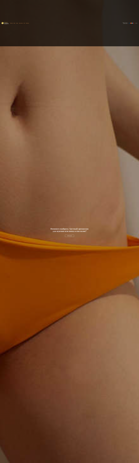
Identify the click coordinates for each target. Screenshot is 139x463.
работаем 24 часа (125, 23)
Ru (135, 23)
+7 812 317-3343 (124, 22)
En (136, 23)
